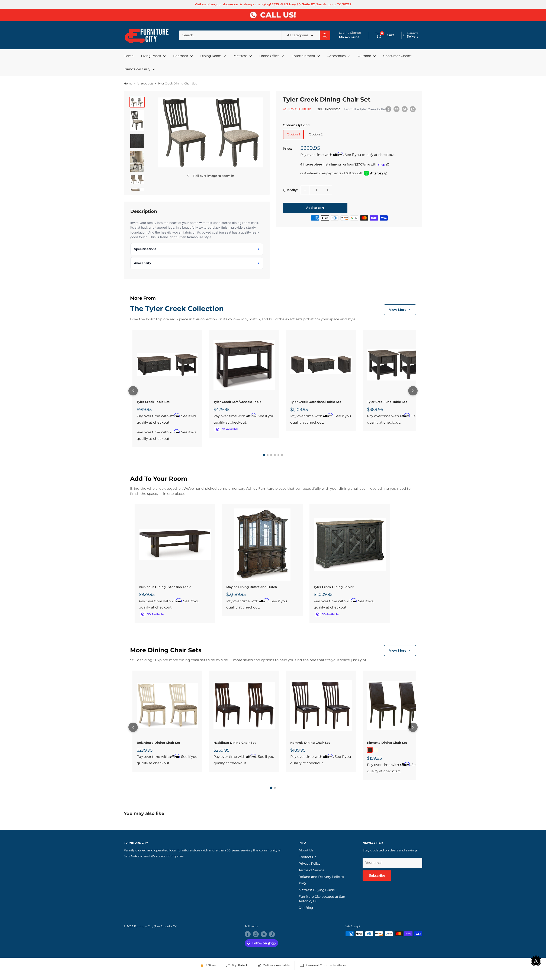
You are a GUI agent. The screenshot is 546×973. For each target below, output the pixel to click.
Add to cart (315, 208)
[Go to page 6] (282, 455)
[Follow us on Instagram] (256, 934)
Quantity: (290, 190)
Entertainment (303, 56)
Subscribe (377, 875)
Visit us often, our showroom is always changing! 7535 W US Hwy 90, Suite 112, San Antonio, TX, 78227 (273, 4)
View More (397, 310)
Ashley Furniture (297, 109)
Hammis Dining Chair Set (310, 743)
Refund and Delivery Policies (321, 877)
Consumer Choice (397, 56)
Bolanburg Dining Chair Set (158, 743)
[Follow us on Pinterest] (264, 934)
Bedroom (180, 56)
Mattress (240, 56)
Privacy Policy (309, 863)
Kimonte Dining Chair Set (387, 743)
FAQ (302, 883)
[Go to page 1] (264, 455)
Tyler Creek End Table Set (387, 402)
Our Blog (306, 908)
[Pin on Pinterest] (396, 109)
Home (129, 56)
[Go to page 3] (271, 455)
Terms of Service (311, 870)
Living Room (151, 56)
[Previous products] (133, 390)
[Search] (325, 35)
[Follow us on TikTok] (272, 934)
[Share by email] (413, 109)
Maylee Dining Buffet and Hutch (251, 587)
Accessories (336, 56)
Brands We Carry (137, 69)
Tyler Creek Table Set (153, 402)
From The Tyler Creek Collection (368, 109)
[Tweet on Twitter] (405, 109)
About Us (306, 850)
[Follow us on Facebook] (248, 934)
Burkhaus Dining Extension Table (165, 587)
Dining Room (210, 56)
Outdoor (364, 56)
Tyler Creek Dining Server (334, 587)
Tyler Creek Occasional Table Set (315, 402)
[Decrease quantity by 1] (305, 190)
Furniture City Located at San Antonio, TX (322, 899)
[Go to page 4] (275, 455)
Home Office (269, 56)
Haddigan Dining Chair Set (234, 743)
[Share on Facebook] (388, 109)
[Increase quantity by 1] (327, 190)
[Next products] (413, 390)
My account (349, 37)
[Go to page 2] (268, 455)
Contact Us (307, 857)
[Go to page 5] (278, 455)
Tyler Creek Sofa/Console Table (237, 402)
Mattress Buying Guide (317, 890)
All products (145, 83)
